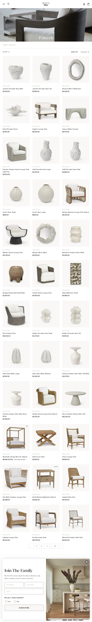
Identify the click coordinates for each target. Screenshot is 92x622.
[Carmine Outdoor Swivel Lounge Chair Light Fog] (16, 150)
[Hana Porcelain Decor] (16, 109)
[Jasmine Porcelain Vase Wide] (16, 69)
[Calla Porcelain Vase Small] (75, 150)
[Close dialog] (87, 562)
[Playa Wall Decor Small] (75, 273)
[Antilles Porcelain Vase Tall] (75, 313)
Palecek (12, 45)
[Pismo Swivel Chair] (16, 313)
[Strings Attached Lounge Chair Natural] (75, 192)
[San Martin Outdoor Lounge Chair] (16, 477)
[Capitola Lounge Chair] (16, 518)
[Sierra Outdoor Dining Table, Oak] (75, 394)
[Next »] (60, 546)
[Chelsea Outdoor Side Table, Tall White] (75, 354)
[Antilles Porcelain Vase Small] (45, 313)
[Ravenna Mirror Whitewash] (75, 69)
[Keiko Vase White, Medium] (45, 354)
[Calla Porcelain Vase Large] (45, 150)
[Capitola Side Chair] (75, 477)
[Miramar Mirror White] (45, 233)
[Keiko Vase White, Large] (16, 354)
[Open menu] (4, 4)
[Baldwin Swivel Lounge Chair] (16, 233)
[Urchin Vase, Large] (45, 192)
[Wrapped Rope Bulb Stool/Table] (16, 273)
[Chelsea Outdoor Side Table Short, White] (16, 394)
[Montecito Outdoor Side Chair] (75, 518)
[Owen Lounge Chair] (75, 437)
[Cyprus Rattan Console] (75, 109)
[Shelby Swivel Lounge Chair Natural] (45, 394)
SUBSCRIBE (24, 608)
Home (5, 45)
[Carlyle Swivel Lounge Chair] (45, 273)
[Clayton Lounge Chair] (45, 109)
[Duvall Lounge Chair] (45, 518)
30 (55, 546)
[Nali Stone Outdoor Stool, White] (75, 233)
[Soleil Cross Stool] (45, 437)
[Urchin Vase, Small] (16, 192)
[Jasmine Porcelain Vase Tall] (45, 69)
